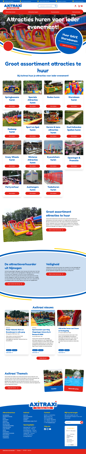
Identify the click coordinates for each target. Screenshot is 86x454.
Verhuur (8, 327)
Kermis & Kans (6, 424)
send (82, 422)
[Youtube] (50, 429)
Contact (25, 419)
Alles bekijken (12, 106)
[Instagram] (48, 429)
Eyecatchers (6, 431)
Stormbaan (6, 419)
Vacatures (26, 418)
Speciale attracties (7, 416)
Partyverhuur (6, 434)
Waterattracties (73, 389)
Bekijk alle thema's (12, 387)
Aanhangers (6, 436)
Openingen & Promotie (8, 433)
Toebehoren (6, 437)
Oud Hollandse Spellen (8, 425)
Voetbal (53, 389)
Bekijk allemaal (43, 358)
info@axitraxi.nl (51, 422)
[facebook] (45, 429)
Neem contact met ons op (55, 229)
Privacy (19, 450)
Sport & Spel (6, 422)
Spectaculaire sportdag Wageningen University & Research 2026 (41, 332)
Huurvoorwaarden (27, 416)
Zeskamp (5, 421)
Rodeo (4, 418)
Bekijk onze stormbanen (68, 46)
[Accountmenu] (75, 6)
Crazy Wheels (6, 428)
